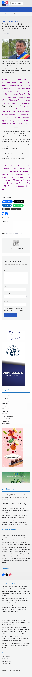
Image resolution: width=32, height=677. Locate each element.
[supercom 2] (16, 477)
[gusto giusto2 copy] (12, 447)
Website (6, 301)
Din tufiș (4, 401)
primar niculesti (18, 233)
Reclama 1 (5, 421)
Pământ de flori (6, 416)
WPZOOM (9, 673)
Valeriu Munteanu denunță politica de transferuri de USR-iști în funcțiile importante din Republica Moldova (16, 504)
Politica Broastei (16, 248)
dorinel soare (10, 233)
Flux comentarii (6, 661)
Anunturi (4, 396)
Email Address (8, 294)
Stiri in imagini (16, 21)
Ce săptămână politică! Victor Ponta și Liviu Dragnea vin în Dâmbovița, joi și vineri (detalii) (16, 560)
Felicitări (4, 406)
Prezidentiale (6, 418)
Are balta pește (7, 21)
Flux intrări (5, 658)
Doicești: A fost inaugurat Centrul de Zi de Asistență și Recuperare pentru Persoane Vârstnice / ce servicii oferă (14, 522)
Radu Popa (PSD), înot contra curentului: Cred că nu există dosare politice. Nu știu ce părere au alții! (16, 538)
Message (6, 270)
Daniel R (4, 535)
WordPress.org (6, 663)
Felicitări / (4, 408)
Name (6, 286)
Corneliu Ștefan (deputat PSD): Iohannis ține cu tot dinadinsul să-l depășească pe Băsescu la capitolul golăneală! (15, 554)
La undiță (4, 413)
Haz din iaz (5, 411)
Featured (4, 403)
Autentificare (6, 656)
